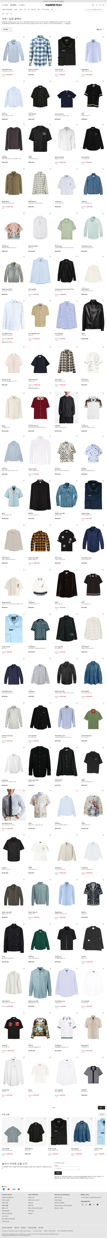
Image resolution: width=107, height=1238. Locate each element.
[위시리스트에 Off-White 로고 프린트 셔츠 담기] (24, 1013)
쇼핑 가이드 (5, 1216)
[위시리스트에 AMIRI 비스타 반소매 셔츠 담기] (50, 835)
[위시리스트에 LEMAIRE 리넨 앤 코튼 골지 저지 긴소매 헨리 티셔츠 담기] (24, 124)
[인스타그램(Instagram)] (82, 1204)
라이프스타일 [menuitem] (45, 9)
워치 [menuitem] (39, 9)
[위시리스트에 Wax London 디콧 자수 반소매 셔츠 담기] (77, 525)
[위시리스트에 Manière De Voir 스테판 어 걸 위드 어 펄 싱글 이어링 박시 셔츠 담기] (24, 570)
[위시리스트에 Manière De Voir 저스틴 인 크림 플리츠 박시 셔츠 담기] (24, 347)
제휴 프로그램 (58, 1197)
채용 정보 (30, 1202)
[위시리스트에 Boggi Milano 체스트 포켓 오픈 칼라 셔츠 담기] (24, 169)
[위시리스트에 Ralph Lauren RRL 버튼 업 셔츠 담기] (50, 747)
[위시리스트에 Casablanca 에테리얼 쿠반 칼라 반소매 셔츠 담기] (24, 213)
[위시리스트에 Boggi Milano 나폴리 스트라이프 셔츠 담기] (103, 37)
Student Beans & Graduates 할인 (63, 1205)
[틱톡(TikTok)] (86, 1204)
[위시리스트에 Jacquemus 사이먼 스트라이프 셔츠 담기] (77, 835)
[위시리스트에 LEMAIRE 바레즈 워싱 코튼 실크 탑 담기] (77, 393)
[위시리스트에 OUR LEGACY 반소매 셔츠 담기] (50, 81)
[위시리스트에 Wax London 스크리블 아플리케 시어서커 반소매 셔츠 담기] (77, 213)
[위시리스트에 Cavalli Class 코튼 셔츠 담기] (24, 1057)
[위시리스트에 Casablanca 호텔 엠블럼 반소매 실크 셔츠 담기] (77, 1013)
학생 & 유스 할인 (58, 1208)
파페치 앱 (30, 1205)
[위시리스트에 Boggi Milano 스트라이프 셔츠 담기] (103, 1013)
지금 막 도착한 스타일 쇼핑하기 (56, 1)
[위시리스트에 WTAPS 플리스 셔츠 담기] (103, 924)
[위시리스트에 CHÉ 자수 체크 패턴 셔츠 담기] (103, 570)
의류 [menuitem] (21, 9)
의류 (7, 13)
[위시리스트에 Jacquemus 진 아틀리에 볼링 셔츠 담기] (77, 924)
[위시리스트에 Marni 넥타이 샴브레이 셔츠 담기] (24, 481)
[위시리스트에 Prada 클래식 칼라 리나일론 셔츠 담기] (24, 924)
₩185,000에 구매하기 (7, 341)
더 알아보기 (68, 23)
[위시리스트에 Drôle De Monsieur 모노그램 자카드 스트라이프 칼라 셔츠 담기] (50, 393)
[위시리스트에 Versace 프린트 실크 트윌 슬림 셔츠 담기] (50, 1013)
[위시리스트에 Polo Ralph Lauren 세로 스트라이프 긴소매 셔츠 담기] (24, 790)
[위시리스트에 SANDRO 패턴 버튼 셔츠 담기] (103, 1057)
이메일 (55, 1165)
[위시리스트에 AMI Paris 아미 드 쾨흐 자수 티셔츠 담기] (24, 81)
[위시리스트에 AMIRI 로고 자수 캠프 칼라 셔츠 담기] (103, 747)
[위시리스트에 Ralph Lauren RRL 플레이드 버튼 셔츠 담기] (50, 525)
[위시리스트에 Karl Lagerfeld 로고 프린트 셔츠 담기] (77, 614)
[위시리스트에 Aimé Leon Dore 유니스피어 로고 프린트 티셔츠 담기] (77, 81)
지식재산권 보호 (32, 1227)
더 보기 (102, 1114)
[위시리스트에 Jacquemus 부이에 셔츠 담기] (50, 658)
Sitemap (30, 1213)
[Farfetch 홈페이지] (53, 5)
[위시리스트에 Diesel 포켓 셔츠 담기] (50, 1057)
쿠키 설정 (40, 1227)
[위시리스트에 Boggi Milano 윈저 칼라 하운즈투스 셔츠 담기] (77, 879)
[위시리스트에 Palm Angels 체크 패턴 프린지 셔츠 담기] (77, 347)
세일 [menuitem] (52, 9)
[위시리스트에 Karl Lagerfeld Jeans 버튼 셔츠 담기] (50, 301)
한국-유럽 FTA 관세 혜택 (8, 1218)
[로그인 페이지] (96, 5)
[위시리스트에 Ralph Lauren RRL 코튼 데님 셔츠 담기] (77, 481)
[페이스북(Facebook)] (90, 1204)
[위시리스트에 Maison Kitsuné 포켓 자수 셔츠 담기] (50, 879)
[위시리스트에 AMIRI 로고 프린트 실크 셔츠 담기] (50, 124)
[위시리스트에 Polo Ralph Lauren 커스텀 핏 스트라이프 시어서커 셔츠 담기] (77, 703)
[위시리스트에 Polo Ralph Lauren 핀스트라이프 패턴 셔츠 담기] (24, 658)
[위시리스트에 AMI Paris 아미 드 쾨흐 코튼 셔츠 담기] (50, 924)
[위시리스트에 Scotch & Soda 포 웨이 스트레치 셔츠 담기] (77, 37)
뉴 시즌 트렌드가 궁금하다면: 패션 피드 (91, 1197)
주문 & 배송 (5, 1202)
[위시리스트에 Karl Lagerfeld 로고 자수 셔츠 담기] (50, 256)
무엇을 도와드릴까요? (7, 1197)
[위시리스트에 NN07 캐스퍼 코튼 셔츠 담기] (77, 570)
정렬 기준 (99, 29)
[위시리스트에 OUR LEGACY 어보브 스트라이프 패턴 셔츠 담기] (24, 525)
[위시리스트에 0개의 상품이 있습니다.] (100, 5)
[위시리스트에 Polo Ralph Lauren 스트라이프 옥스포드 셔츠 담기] (24, 37)
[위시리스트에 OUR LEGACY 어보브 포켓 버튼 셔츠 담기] (103, 658)
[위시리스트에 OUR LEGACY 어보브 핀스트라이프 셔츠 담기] (103, 256)
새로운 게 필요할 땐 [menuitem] (7, 9)
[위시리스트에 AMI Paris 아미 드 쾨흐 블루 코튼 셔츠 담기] (77, 790)
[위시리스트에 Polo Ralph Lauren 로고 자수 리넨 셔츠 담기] (103, 525)
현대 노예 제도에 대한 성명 (35, 1208)
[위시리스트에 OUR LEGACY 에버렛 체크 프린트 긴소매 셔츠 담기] (50, 169)
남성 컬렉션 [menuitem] (13, 5)
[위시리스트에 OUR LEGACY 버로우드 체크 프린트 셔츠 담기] (103, 614)
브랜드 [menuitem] (16, 9)
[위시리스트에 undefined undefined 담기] (22, 1118)
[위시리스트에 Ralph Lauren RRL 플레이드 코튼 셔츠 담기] (24, 879)
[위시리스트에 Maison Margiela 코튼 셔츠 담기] (50, 213)
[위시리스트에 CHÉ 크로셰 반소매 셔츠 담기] (103, 81)
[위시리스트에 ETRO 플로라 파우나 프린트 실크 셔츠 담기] (50, 790)
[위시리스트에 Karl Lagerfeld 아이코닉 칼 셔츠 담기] (103, 124)
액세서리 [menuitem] (33, 9)
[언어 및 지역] (93, 5)
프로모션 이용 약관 (7, 1213)
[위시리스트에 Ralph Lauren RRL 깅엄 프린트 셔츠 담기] (50, 37)
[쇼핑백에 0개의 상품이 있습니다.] (103, 5)
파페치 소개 (31, 1197)
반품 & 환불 (5, 1205)
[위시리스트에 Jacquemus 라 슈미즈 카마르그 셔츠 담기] (50, 570)
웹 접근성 (23, 1227)
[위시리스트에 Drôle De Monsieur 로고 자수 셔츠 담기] (103, 703)
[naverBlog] (97, 1204)
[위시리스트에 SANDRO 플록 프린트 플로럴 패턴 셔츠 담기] (103, 436)
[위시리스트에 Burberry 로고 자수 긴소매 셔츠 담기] (50, 481)
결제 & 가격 (5, 1208)
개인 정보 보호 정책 (81, 1176)
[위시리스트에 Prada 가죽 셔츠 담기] (103, 301)
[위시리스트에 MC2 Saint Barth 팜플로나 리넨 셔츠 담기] (77, 124)
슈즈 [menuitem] (25, 9)
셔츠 (32, 23)
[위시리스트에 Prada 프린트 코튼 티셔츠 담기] (103, 790)
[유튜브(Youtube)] (93, 1204)
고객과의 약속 (5, 1221)
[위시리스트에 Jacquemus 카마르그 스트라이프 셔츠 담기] (103, 835)
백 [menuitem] (28, 9)
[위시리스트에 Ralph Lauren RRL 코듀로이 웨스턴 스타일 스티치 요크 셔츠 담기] (77, 658)
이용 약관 (16, 1227)
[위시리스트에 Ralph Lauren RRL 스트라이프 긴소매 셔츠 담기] (24, 256)
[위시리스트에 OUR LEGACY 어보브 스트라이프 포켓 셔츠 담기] (24, 968)
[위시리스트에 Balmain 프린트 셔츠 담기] (103, 879)
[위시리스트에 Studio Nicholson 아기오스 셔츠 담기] (50, 347)
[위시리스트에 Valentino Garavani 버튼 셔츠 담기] (24, 703)
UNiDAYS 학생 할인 (59, 1202)
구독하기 (58, 1173)
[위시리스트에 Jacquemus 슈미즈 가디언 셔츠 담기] (77, 169)
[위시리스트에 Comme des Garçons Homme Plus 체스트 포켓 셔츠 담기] (77, 256)
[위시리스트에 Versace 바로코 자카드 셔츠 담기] (24, 835)
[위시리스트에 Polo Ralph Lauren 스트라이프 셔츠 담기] (77, 968)
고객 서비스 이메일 (37, 1230)
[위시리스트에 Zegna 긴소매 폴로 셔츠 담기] (24, 393)
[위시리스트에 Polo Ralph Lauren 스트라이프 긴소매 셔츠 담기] (24, 301)
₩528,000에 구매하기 (33, 388)
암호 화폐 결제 (6, 1210)
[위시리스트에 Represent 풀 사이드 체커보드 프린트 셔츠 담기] (77, 436)
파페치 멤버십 (58, 1200)
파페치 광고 (31, 1210)
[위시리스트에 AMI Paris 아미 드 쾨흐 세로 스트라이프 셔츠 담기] (24, 436)
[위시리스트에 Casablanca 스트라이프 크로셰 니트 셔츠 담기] (103, 393)
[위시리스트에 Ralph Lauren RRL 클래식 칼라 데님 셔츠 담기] (50, 968)
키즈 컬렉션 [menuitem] (21, 5)
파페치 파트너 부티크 (33, 1200)
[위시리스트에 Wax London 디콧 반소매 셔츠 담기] (103, 347)
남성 (3, 13)
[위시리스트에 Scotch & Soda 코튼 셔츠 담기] (24, 614)
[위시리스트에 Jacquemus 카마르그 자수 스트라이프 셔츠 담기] (24, 747)
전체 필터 (5, 29)
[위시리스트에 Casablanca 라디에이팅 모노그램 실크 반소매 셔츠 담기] (50, 614)
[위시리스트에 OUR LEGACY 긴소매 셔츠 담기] (77, 747)
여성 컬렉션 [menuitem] (5, 5)
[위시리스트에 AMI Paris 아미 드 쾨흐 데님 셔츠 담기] (103, 169)
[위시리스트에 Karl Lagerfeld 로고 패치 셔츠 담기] (103, 968)
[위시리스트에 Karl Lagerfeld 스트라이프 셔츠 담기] (77, 301)
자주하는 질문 (5, 1200)
